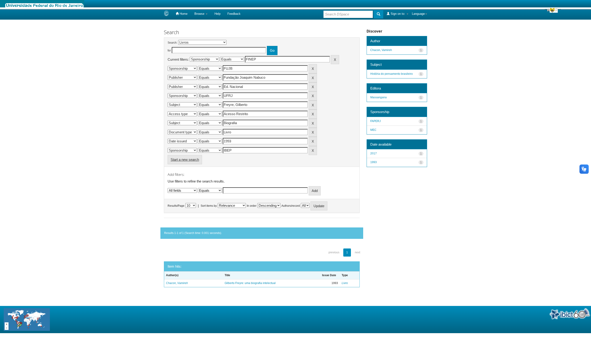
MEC (373, 130)
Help (217, 13)
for (169, 50)
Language (418, 13)
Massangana (378, 97)
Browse (199, 13)
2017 (373, 153)
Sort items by (209, 205)
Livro (345, 283)
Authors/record (290, 205)
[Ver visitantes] (27, 319)
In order (251, 205)
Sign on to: (398, 13)
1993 (373, 162)
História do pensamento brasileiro (391, 73)
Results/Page (176, 205)
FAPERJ (375, 121)
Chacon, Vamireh (177, 283)
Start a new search (185, 160)
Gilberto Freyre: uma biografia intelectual (250, 283)
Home (183, 13)
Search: (172, 42)
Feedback (234, 13)
